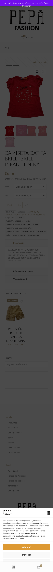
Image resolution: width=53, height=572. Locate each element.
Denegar (26, 554)
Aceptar (26, 547)
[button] (48, 513)
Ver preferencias (26, 562)
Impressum (38, 568)
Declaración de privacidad (22, 568)
